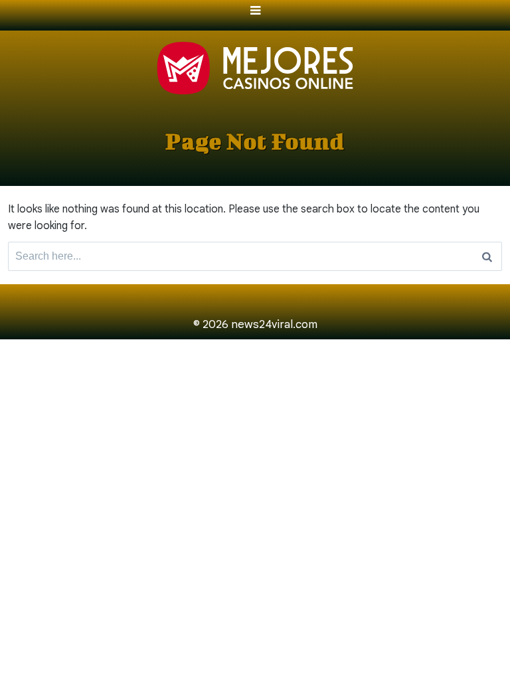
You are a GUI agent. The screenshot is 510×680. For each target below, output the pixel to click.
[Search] (487, 256)
